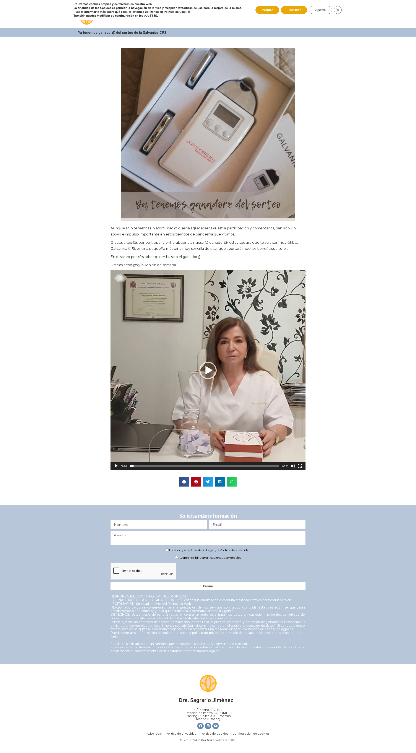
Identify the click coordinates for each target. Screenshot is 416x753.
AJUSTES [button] (150, 16)
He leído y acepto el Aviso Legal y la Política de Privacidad (209, 550)
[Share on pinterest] (196, 482)
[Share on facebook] (184, 482)
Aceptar (267, 10)
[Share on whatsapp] (232, 482)
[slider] (204, 466)
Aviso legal (154, 733)
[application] (208, 370)
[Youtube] (215, 726)
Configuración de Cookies (250, 733)
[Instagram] (208, 726)
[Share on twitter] (208, 482)
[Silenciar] (293, 466)
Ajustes (320, 10)
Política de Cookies (214, 733)
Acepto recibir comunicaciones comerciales (210, 557)
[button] (208, 370)
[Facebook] (200, 726)
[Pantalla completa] (300, 466)
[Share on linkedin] (220, 482)
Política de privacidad (181, 733)
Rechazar (294, 10)
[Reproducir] (116, 466)
